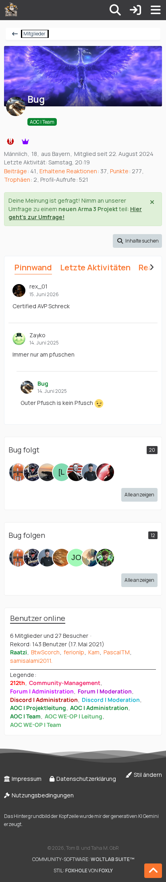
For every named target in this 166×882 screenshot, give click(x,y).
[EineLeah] (90, 557)
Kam (94, 652)
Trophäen (17, 179)
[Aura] (18, 472)
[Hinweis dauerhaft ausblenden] (153, 201)
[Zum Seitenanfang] (153, 870)
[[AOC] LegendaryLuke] (61, 472)
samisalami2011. (31, 660)
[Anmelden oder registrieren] (135, 10)
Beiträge (15, 171)
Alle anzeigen (139, 494)
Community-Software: (83, 859)
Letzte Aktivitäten (95, 267)
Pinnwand (33, 267)
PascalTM (117, 652)
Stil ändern (147, 774)
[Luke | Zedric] (76, 472)
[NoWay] (105, 472)
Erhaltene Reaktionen (68, 171)
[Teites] (105, 557)
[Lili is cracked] (47, 472)
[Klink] (90, 472)
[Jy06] (61, 557)
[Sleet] (32, 472)
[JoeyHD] (76, 557)
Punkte (119, 171)
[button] (137, 241)
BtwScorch (45, 652)
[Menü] (155, 10)
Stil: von (83, 870)
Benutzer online (37, 618)
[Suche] (115, 10)
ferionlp (74, 652)
